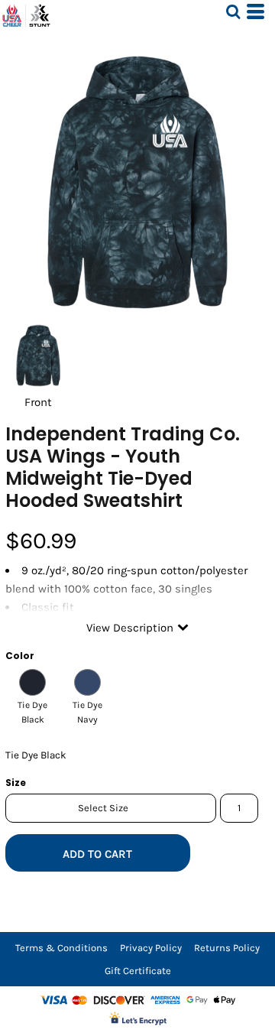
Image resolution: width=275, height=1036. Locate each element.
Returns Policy (227, 947)
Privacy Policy (151, 947)
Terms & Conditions (61, 947)
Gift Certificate (138, 970)
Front (38, 402)
